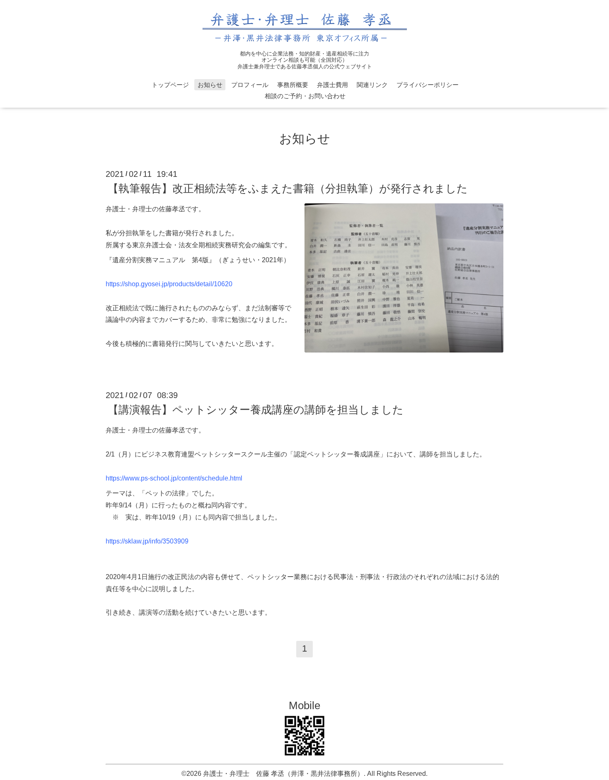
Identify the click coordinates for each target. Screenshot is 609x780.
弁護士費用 (332, 84)
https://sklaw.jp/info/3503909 (147, 541)
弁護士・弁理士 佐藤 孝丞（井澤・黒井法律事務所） (283, 773)
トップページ (170, 84)
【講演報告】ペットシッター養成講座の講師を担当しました (256, 409)
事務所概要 (292, 84)
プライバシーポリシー (427, 84)
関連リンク (372, 84)
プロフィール (249, 84)
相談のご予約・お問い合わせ (305, 95)
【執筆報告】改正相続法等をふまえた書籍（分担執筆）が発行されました (288, 188)
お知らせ (210, 84)
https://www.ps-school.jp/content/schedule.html (174, 478)
